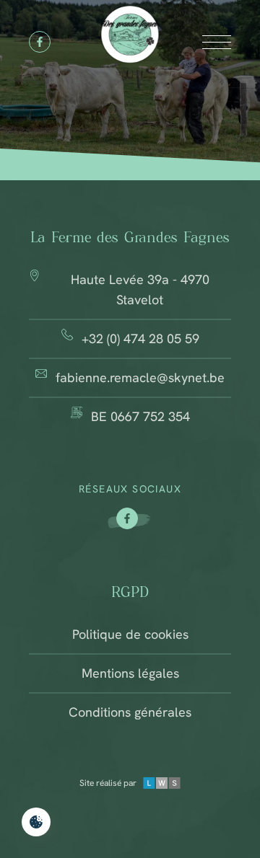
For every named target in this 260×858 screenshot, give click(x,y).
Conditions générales (130, 712)
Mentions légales (130, 673)
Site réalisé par (107, 783)
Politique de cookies (130, 634)
